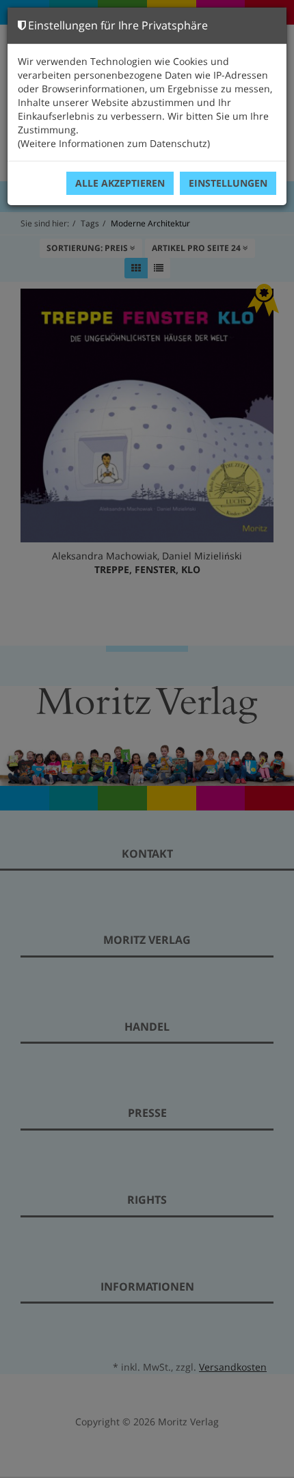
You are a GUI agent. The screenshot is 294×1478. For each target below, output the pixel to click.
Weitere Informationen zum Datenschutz (114, 143)
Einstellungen (228, 182)
